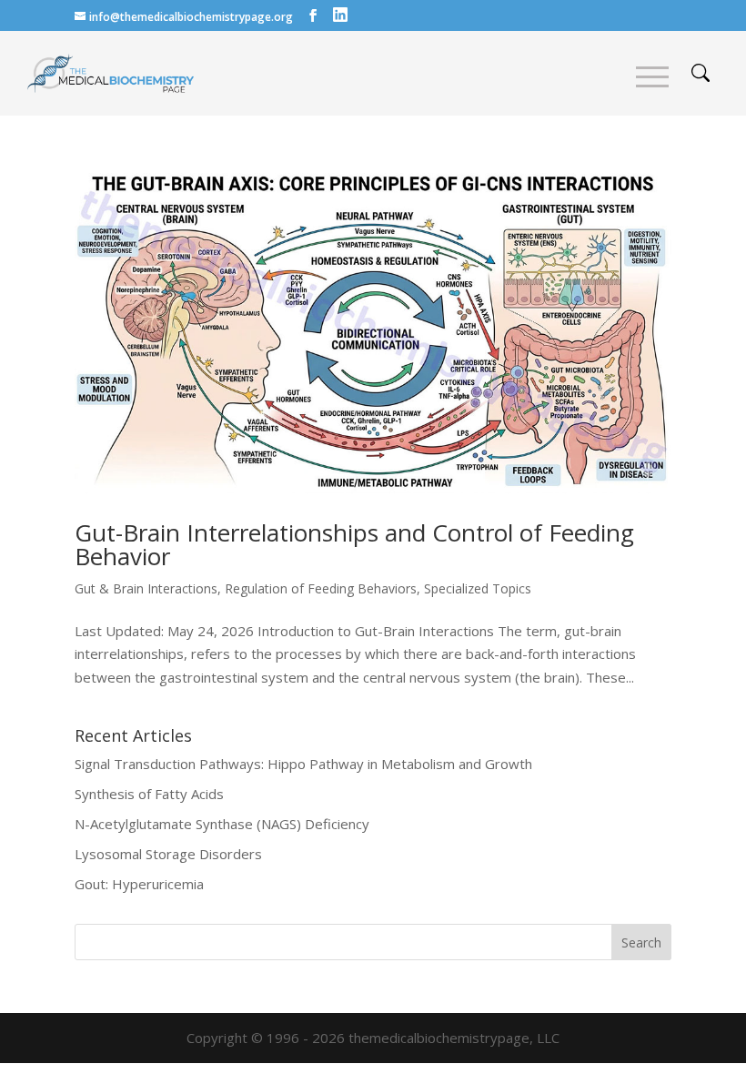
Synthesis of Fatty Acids (149, 794)
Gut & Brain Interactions (146, 588)
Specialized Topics (477, 588)
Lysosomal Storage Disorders (168, 854)
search (700, 73)
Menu (652, 76)
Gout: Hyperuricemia (139, 884)
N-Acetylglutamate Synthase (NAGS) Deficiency (222, 824)
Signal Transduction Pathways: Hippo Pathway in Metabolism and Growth (303, 764)
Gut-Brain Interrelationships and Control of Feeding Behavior (354, 544)
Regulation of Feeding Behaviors (321, 588)
